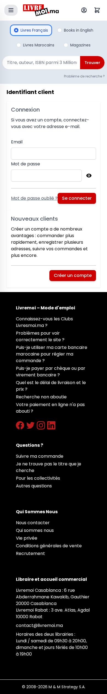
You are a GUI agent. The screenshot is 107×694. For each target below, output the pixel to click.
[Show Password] (89, 176)
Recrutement (30, 553)
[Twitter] (30, 425)
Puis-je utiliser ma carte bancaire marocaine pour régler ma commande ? (51, 354)
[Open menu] (11, 10)
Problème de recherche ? (84, 76)
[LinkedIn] (51, 425)
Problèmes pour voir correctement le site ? (40, 336)
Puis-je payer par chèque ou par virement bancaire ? (50, 371)
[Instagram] (41, 425)
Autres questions (34, 486)
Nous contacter (33, 523)
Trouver (92, 62)
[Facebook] (20, 425)
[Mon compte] (85, 10)
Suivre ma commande (39, 456)
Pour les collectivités (38, 478)
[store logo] (41, 10)
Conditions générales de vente (49, 546)
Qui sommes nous (35, 530)
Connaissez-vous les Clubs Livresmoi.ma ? (44, 322)
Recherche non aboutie (41, 397)
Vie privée (26, 538)
